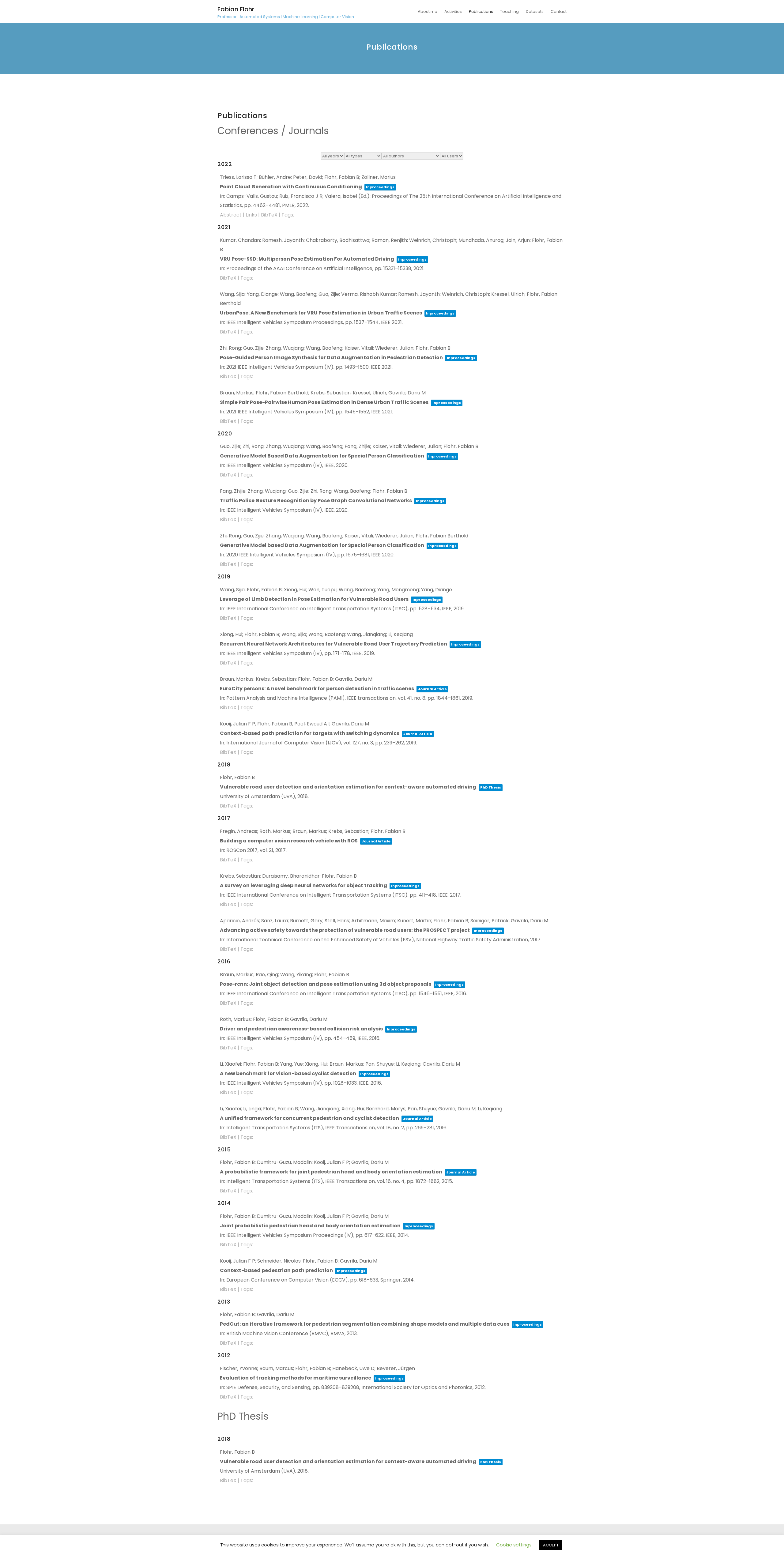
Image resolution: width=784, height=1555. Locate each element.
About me (427, 11)
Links (251, 214)
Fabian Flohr (235, 9)
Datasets (535, 11)
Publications (481, 11)
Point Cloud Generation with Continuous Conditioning (291, 186)
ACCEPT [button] (551, 1545)
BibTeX (269, 214)
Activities (453, 11)
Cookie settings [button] (514, 1545)
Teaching (509, 11)
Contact (559, 11)
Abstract (231, 214)
